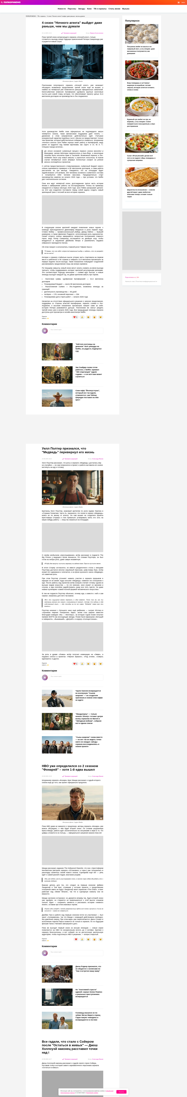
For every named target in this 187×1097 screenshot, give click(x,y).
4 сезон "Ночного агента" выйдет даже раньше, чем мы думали (66, 16)
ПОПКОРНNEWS (31, 16)
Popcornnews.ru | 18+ (132, 277)
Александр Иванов (97, 459)
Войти (183, 2)
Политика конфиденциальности (146, 281)
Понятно (121, 1092)
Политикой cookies (92, 1092)
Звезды (81, 9)
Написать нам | (130, 281)
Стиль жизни (114, 9)
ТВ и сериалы (100, 9)
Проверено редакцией (69, 33)
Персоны (72, 9)
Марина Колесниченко (96, 33)
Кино (89, 9)
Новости (62, 9)
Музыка (125, 9)
